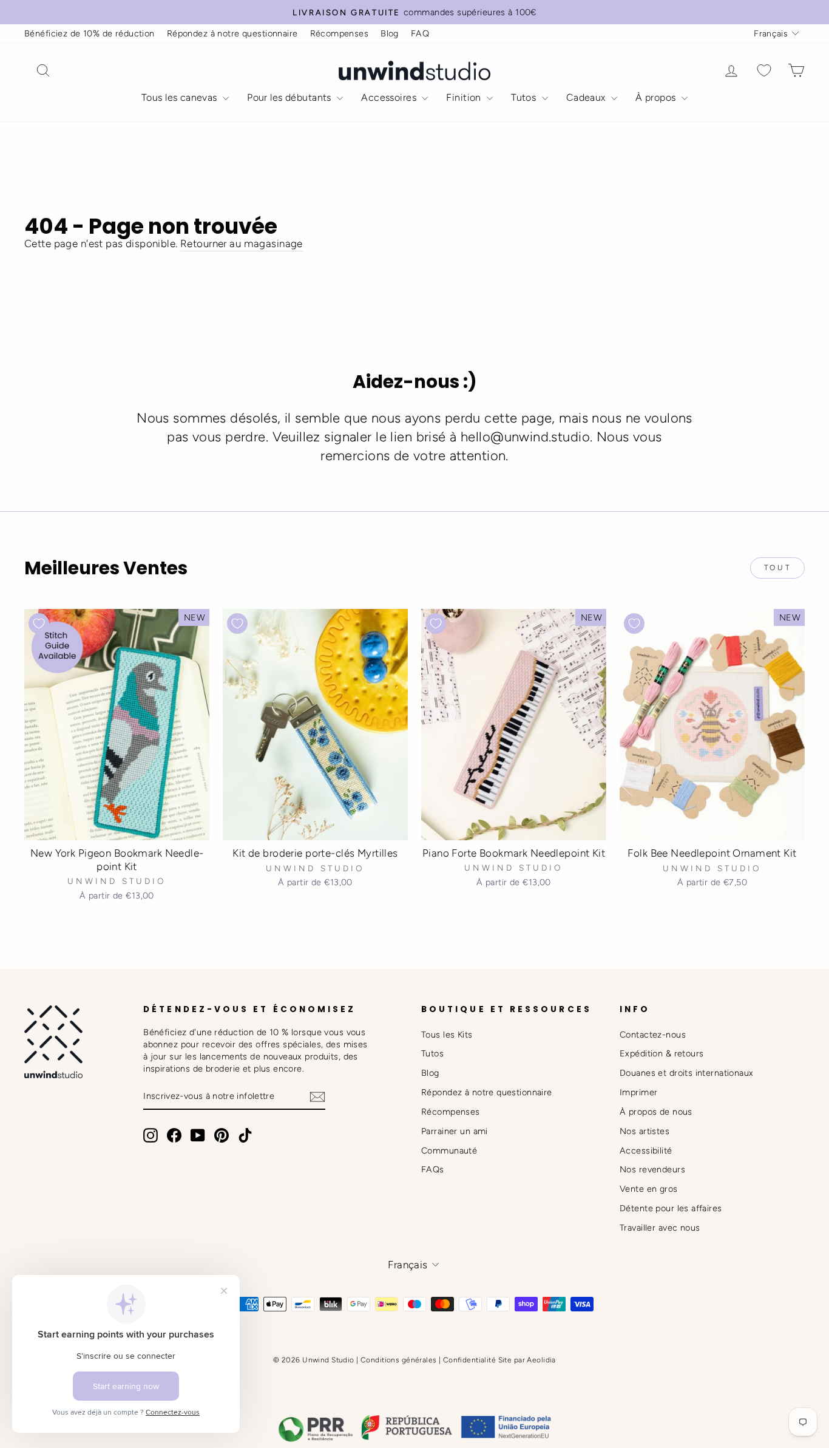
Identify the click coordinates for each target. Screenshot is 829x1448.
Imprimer (638, 1092)
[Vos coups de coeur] (764, 70)
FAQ (420, 33)
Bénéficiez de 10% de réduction (89, 33)
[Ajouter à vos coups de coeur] (38, 623)
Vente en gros (649, 1188)
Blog (390, 33)
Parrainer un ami (454, 1131)
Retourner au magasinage (241, 243)
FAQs (432, 1169)
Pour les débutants (290, 97)
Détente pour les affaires (671, 1208)
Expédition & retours (662, 1053)
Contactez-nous (653, 1034)
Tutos (525, 97)
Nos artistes (644, 1131)
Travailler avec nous (660, 1227)
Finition (465, 97)
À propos (656, 97)
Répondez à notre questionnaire (232, 33)
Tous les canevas (180, 97)
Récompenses (339, 33)
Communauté (449, 1150)
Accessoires (390, 97)
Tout (777, 567)
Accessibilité (646, 1150)
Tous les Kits (447, 1034)
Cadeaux (587, 97)
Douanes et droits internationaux (687, 1072)
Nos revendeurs (652, 1169)
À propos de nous (656, 1111)
